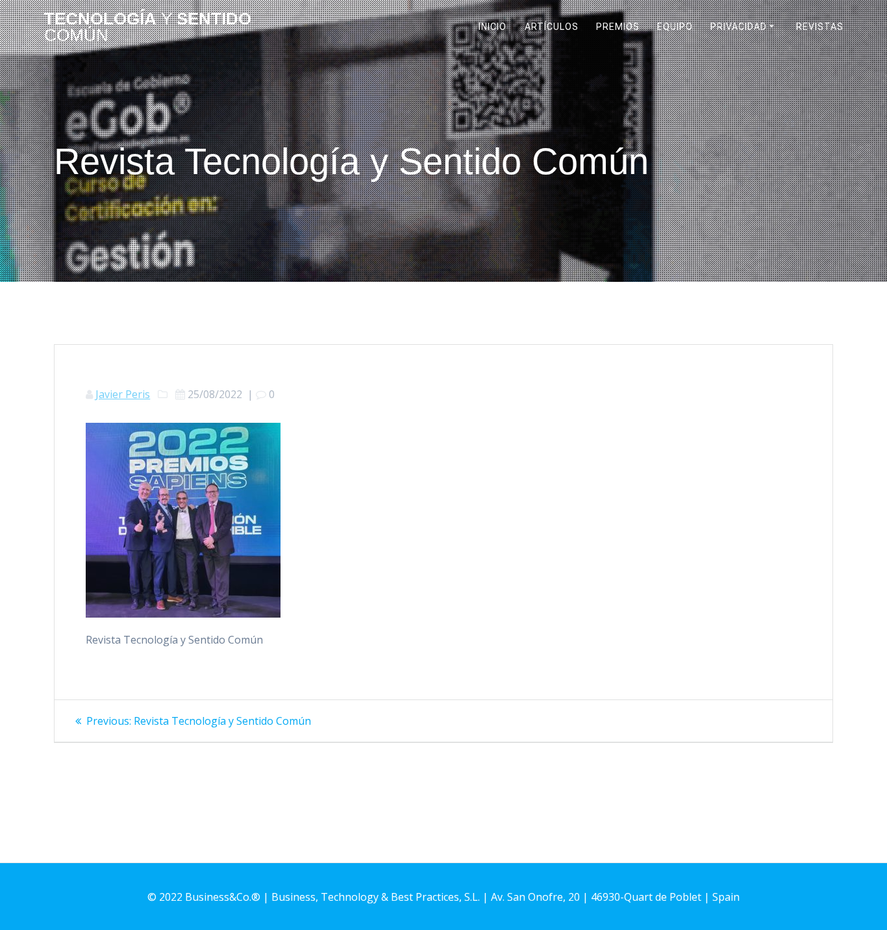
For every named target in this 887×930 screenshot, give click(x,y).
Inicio (492, 26)
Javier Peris (122, 394)
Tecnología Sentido (147, 27)
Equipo (675, 26)
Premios (618, 26)
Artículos (552, 26)
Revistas (819, 26)
